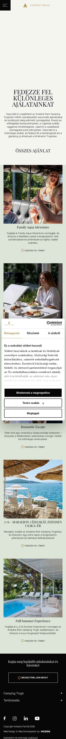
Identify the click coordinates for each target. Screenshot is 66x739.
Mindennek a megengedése (33, 392)
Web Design (9, 731)
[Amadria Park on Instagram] (15, 719)
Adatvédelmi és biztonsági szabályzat (21, 738)
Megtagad (33, 413)
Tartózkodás (12, 700)
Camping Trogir (14, 693)
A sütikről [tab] (54, 333)
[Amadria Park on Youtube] (37, 719)
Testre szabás (31, 402)
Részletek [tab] (33, 333)
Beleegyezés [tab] (12, 333)
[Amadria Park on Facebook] (5, 718)
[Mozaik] (45, 731)
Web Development (27, 731)
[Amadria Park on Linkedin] (26, 719)
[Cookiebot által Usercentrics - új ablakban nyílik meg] (47, 323)
